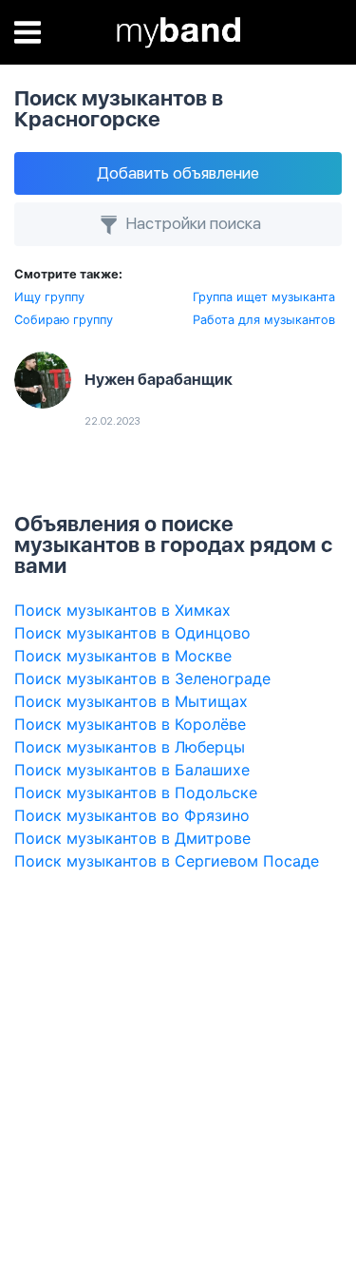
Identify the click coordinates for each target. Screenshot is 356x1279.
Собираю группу (63, 320)
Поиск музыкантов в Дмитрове (132, 838)
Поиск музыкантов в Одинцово (132, 632)
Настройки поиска (191, 223)
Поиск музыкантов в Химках (122, 610)
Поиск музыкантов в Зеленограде (142, 678)
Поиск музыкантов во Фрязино (132, 815)
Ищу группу (49, 297)
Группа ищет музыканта (264, 297)
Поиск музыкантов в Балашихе (132, 769)
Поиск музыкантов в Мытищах (131, 701)
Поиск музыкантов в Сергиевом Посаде (166, 860)
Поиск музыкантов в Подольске (135, 792)
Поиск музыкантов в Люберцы (129, 746)
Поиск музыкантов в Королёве (130, 724)
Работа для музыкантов (264, 320)
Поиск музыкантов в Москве (123, 655)
